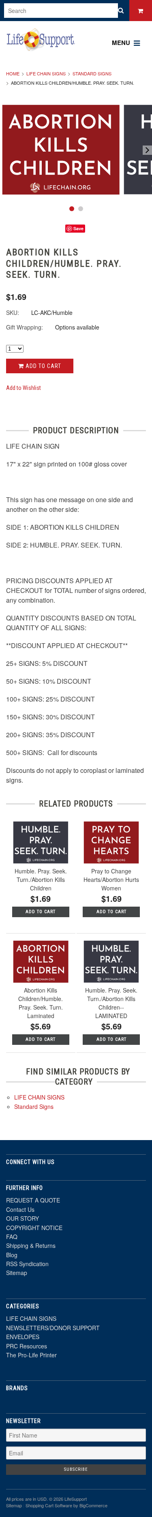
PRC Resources (26, 1346)
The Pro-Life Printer (31, 1355)
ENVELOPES (22, 1337)
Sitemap (16, 1273)
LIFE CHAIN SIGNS (46, 73)
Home (12, 73)
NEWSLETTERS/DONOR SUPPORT (53, 1328)
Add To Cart (41, 911)
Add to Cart (42, 366)
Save (78, 228)
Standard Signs (92, 73)
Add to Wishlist (23, 388)
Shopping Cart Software (49, 1505)
